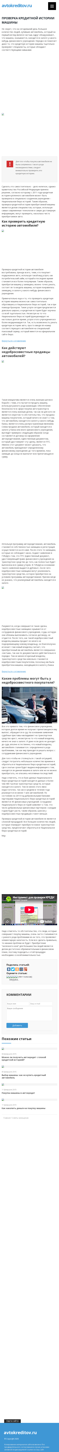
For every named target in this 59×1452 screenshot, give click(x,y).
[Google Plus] (25, 969)
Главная (6, 1118)
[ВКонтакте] (8, 969)
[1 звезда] (7, 977)
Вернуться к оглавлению (14, 340)
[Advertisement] (29, 82)
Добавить (17, 1025)
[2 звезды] (10, 977)
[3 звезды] (12, 977)
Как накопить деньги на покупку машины (23, 1108)
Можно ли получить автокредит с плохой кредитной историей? (24, 1058)
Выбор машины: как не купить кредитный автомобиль (24, 1076)
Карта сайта (12, 1420)
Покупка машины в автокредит (18, 1093)
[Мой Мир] (21, 969)
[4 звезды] (14, 977)
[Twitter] (13, 969)
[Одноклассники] (17, 969)
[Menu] (52, 6)
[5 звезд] (17, 977)
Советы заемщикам (20, 1118)
